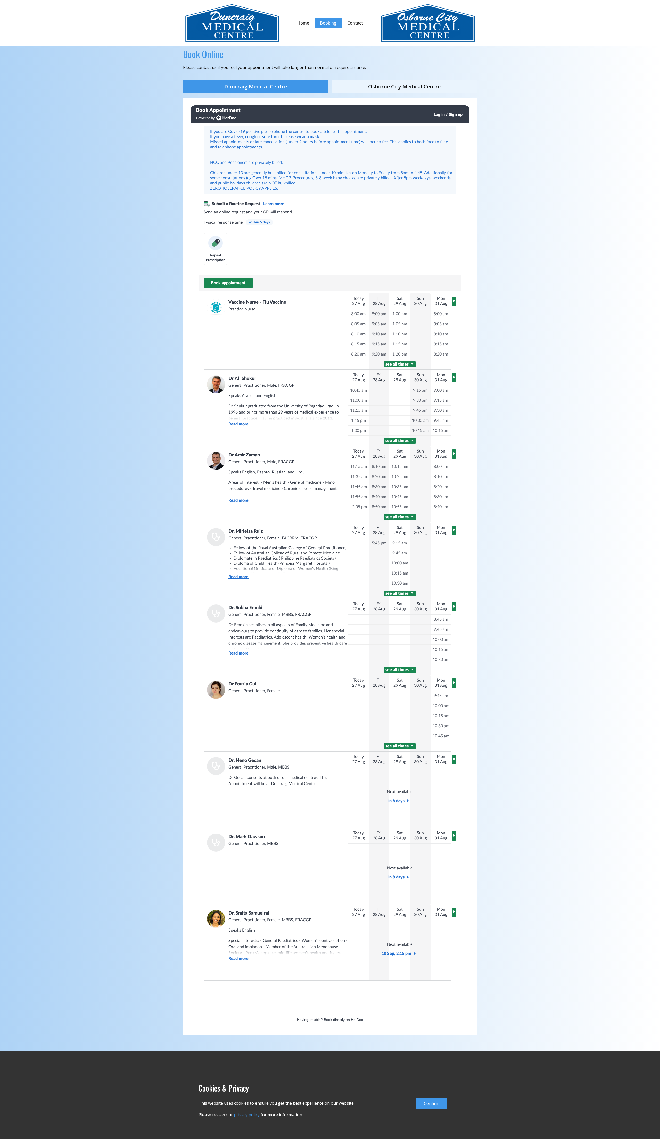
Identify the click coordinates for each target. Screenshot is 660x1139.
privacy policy (247, 1115)
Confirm (431, 1103)
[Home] (232, 23)
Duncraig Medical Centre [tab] (255, 86)
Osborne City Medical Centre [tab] (404, 86)
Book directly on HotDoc (343, 1019)
